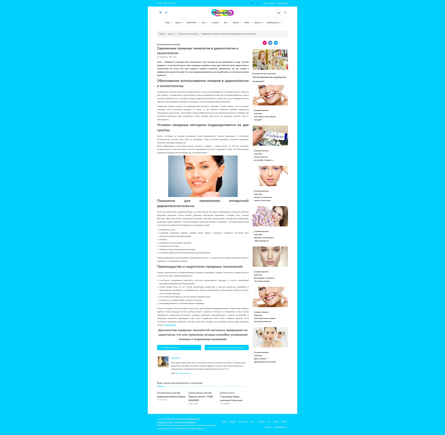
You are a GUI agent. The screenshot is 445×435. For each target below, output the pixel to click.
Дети (204, 22)
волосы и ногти (228, 393)
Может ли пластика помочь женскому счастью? (263, 199)
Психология (191, 22)
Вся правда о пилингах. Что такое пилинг (264, 279)
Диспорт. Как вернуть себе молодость (264, 239)
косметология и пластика (169, 44)
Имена (266, 3)
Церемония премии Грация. (171, 396)
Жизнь (235, 22)
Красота (257, 22)
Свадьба (214, 22)
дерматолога (170, 325)
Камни (272, 3)
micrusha (175, 358)
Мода (167, 22)
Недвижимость (273, 22)
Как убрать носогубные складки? (265, 118)
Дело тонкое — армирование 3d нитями (265, 360)
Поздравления (282, 3)
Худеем (178, 22)
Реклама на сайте (165, 422)
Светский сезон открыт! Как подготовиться (265, 320)
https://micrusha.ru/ (182, 373)
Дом (225, 22)
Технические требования (185, 422)
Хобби (246, 22)
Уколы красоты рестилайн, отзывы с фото (263, 159)
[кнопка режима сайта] (279, 13)
